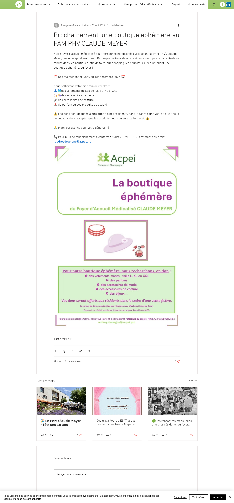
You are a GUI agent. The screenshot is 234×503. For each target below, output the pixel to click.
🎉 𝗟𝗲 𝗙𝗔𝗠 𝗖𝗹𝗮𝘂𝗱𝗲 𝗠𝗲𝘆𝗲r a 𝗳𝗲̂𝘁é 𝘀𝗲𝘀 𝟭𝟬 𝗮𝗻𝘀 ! (61, 423)
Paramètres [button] (180, 497)
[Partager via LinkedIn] (72, 351)
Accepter (218, 497)
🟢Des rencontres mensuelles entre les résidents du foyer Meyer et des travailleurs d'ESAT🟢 (172, 423)
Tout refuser (198, 497)
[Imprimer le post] (88, 351)
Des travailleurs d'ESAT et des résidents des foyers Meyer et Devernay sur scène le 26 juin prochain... (116, 422)
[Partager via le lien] (80, 351)
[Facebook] (222, 4)
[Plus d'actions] (178, 25)
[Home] (18, 4)
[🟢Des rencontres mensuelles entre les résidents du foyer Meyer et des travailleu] (172, 401)
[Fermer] (230, 497)
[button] (38, 4)
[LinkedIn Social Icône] (228, 4)
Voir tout (193, 380)
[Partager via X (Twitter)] (63, 351)
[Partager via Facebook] (55, 351)
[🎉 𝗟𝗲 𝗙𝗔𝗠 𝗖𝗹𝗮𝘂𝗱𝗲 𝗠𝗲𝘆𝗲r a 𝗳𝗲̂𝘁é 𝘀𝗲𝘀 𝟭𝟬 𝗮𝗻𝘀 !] (61, 401)
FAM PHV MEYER (63, 339)
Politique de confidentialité (27, 498)
